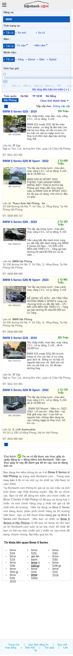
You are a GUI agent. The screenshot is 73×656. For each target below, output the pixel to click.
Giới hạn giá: (11, 68)
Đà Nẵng (51, 96)
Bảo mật (30, 647)
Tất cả (9, 32)
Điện (42, 59)
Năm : (7, 39)
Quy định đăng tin (38, 644)
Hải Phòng (10, 100)
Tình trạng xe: (12, 25)
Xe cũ (41, 32)
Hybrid (52, 59)
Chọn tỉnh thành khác (53, 100)
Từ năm (21, 45)
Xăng (21, 59)
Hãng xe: (9, 12)
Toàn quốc (10, 96)
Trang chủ (13, 644)
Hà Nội (24, 96)
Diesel (31, 59)
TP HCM (37, 96)
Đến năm (40, 45)
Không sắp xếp (61, 106)
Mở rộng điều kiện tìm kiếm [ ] (50, 89)
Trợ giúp (49, 647)
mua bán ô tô (12, 480)
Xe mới (22, 32)
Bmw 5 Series (61, 507)
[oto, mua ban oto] (36, 4)
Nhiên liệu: (10, 52)
